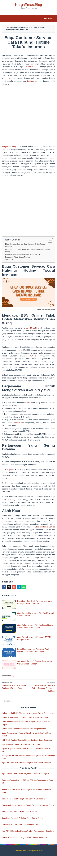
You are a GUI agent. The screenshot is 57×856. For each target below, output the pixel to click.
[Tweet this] (9, 587)
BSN (31, 355)
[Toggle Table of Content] (49, 240)
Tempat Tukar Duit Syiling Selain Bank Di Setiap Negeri (24, 798)
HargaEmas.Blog (28, 5)
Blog (12, 675)
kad (22, 422)
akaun (26, 327)
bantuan (30, 81)
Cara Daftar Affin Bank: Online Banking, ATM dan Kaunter (14, 685)
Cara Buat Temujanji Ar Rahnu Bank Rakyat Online (22, 818)
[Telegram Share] (19, 587)
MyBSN (33, 327)
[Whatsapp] (23, 587)
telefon (52, 158)
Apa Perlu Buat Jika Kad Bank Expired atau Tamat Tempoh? (26, 762)
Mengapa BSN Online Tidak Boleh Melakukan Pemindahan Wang (27, 250)
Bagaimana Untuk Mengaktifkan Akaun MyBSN (22, 254)
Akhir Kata (9, 260)
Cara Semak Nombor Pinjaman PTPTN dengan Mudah (34, 638)
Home (7, 27)
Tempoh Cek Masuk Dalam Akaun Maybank (19, 811)
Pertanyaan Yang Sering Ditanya (17, 257)
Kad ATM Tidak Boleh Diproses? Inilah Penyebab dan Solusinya (28, 831)
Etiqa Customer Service (45, 526)
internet (20, 350)
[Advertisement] (28, 115)
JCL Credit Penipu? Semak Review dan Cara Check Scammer (34, 662)
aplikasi (11, 469)
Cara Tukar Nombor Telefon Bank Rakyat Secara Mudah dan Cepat (35, 626)
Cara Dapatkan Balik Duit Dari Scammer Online (21, 824)
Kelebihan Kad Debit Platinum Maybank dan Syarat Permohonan (34, 602)
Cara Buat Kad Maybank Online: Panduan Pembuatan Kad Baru (43, 686)
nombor (17, 422)
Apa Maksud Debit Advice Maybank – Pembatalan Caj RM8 (26, 773)
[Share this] (4, 587)
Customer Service (31, 66)
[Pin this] (14, 587)
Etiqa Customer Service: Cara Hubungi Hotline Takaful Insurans (25, 245)
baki (28, 402)
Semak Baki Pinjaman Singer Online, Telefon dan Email (24, 837)
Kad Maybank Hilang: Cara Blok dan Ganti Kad (21, 744)
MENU (50, 18)
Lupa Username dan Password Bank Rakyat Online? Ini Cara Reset (33, 650)
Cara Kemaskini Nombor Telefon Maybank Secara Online (35, 614)
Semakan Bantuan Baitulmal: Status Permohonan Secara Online (28, 805)
